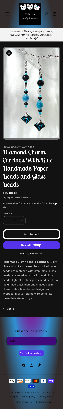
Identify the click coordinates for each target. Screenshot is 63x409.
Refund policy (28, 397)
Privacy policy (46, 397)
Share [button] (10, 308)
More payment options (31, 253)
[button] (7, 14)
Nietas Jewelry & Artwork (29, 392)
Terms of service (24, 402)
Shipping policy (43, 402)
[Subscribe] (52, 341)
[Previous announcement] (6, 34)
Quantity (7, 213)
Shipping (6, 198)
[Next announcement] (56, 34)
